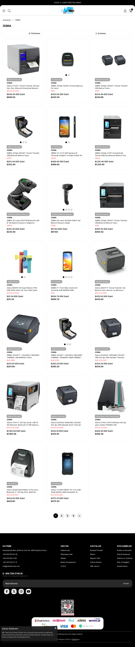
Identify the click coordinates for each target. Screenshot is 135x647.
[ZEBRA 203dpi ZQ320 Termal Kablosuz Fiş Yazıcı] (67, 59)
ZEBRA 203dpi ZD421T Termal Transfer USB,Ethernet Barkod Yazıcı (111, 221)
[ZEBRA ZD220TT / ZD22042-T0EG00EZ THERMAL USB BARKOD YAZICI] (23, 329)
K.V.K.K (63, 566)
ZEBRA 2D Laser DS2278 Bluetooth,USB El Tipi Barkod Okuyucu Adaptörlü (23, 221)
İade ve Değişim (123, 562)
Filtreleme (35, 33)
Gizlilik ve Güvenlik (124, 550)
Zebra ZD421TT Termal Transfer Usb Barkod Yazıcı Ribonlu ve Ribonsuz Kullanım (110, 289)
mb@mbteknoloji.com (11, 566)
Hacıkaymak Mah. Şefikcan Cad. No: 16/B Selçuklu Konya (24, 550)
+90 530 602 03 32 (10, 554)
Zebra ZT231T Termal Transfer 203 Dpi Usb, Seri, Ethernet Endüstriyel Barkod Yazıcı (23, 87)
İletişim (63, 558)
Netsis (92, 554)
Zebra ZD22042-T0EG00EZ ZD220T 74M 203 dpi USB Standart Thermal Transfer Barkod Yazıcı (110, 356)
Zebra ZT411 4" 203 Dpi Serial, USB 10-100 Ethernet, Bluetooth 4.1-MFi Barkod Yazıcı (23, 423)
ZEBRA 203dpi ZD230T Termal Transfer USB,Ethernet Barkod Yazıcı (23, 154)
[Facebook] (6, 591)
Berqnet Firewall (96, 550)
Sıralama (102, 33)
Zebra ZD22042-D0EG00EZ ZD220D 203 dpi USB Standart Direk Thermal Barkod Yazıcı (66, 423)
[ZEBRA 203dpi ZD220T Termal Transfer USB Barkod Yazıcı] (111, 59)
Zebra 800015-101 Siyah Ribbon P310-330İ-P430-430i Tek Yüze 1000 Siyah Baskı (22, 289)
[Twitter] (14, 591)
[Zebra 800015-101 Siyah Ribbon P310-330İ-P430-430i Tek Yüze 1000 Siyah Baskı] (23, 261)
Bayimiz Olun (95, 558)
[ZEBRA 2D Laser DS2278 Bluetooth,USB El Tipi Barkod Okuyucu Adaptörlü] (23, 194)
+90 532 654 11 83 (10, 558)
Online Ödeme (96, 562)
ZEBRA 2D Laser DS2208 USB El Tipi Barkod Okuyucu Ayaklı (65, 221)
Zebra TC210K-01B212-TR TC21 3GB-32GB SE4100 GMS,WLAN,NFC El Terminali (66, 491)
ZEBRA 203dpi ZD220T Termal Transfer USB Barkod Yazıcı (111, 87)
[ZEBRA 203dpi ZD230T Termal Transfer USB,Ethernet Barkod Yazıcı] (23, 127)
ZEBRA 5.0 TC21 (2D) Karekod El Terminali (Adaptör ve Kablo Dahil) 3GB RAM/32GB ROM (67, 154)
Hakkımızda (65, 550)
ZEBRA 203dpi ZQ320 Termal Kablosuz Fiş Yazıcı (67, 87)
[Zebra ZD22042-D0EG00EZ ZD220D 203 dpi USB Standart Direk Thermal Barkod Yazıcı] (67, 396)
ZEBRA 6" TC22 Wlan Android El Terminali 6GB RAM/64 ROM (64, 289)
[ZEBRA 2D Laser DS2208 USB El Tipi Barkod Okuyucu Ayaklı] (67, 194)
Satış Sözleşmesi (123, 554)
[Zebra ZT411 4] (23, 396)
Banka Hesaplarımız (68, 562)
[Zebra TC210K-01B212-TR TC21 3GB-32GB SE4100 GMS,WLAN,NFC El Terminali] (67, 463)
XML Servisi (94, 566)
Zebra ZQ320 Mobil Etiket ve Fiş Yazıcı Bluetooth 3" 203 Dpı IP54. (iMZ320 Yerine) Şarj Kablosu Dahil (22, 491)
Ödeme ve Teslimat (124, 558)
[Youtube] (28, 591)
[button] (66, 75)
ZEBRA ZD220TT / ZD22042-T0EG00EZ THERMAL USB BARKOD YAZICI (23, 356)
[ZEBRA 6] (67, 261)
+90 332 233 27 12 (10, 562)
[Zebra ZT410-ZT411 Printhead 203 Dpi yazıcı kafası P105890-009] (111, 396)
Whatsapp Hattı (67, 554)
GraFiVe (75, 639)
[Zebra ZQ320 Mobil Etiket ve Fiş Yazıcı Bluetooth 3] (23, 463)
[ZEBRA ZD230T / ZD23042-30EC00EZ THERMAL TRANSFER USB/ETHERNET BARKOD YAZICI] (67, 329)
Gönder (126, 583)
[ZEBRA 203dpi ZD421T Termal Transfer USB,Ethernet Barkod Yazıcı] (111, 194)
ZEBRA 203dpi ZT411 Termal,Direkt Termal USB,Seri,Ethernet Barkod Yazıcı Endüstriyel (111, 154)
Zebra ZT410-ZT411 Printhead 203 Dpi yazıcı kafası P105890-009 (110, 423)
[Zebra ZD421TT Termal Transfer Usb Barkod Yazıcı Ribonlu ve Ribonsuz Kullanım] (111, 261)
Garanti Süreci (122, 566)
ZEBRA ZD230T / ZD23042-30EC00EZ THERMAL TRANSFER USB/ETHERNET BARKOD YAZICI (66, 356)
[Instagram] (21, 591)
